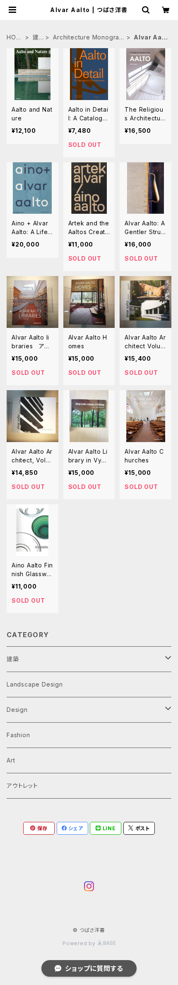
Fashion (18, 734)
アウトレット (22, 785)
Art (11, 760)
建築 (36, 38)
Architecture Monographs (88, 38)
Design (17, 709)
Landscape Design (35, 684)
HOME (14, 38)
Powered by (80, 943)
